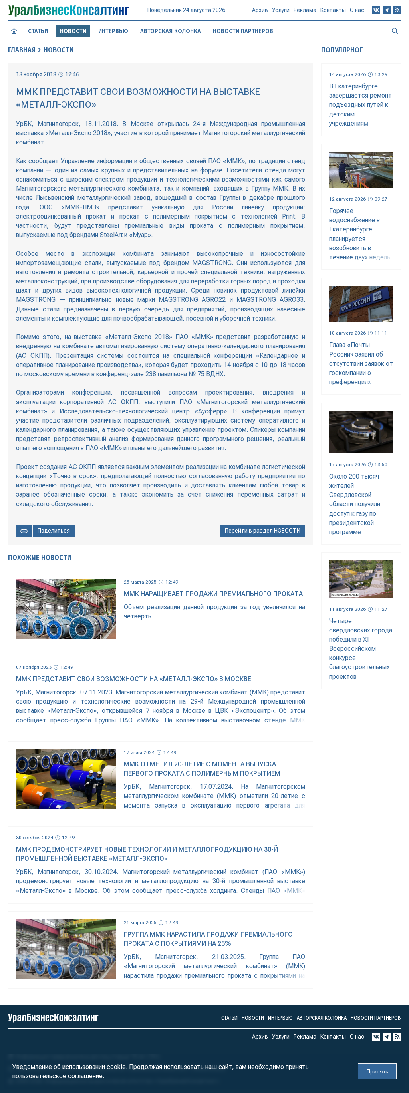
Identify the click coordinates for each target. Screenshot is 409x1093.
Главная (22, 50)
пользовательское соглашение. (58, 1076)
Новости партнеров (243, 31)
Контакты (333, 10)
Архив (260, 10)
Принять (377, 1071)
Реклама (305, 10)
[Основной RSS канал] (397, 10)
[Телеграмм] (387, 10)
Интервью (113, 31)
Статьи (38, 31)
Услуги (281, 10)
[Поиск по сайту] (395, 31)
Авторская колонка (170, 31)
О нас (357, 10)
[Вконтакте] (376, 10)
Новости (59, 50)
